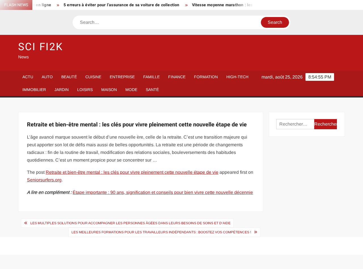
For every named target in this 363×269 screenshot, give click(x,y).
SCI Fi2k (40, 46)
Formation (206, 77)
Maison (109, 89)
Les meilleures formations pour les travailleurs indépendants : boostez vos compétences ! (161, 232)
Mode (131, 89)
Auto (47, 77)
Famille (151, 77)
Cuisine (93, 77)
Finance (176, 77)
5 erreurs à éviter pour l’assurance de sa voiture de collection (118, 5)
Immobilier (34, 89)
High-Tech (237, 77)
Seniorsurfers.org (44, 179)
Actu (27, 77)
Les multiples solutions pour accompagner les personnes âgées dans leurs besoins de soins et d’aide (130, 223)
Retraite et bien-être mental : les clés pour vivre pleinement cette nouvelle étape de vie (132, 172)
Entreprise (122, 77)
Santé (152, 89)
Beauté (69, 77)
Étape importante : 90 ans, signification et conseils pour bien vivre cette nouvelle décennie (163, 192)
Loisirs (85, 89)
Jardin (61, 89)
